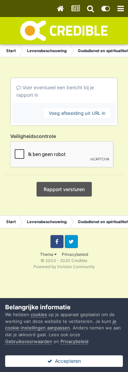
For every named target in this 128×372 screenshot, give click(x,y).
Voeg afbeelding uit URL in (77, 113)
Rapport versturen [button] (64, 189)
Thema (47, 254)
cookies (39, 314)
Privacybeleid (75, 254)
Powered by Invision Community (64, 266)
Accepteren (66, 361)
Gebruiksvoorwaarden (28, 341)
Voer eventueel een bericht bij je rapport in (55, 91)
